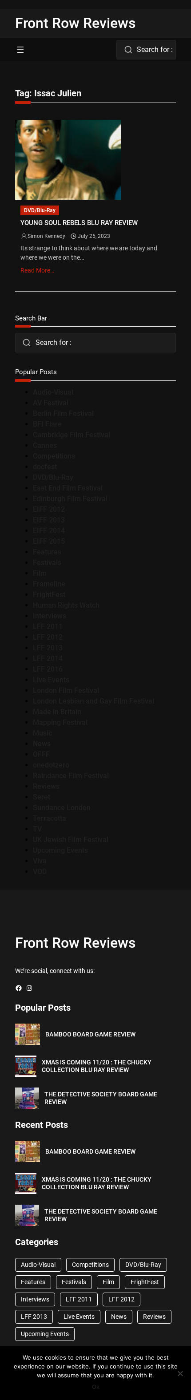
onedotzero (51, 765)
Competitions (54, 456)
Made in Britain (57, 712)
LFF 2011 (48, 626)
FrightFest (49, 594)
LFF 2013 (48, 648)
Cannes (45, 445)
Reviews (46, 786)
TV (37, 829)
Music (42, 733)
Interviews (49, 616)
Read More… (37, 270)
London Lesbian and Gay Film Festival (93, 701)
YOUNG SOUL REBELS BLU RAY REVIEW (79, 223)
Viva (40, 861)
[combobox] (145, 49)
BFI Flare (47, 424)
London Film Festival (66, 690)
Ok (95, 1386)
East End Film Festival (68, 488)
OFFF (41, 754)
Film (40, 573)
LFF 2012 (48, 637)
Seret (41, 797)
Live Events (51, 680)
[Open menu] (20, 49)
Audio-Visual (53, 392)
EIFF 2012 (49, 509)
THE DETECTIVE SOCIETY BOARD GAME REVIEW (100, 1098)
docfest (45, 467)
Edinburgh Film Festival (70, 498)
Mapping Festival (60, 722)
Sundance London (62, 807)
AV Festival (50, 403)
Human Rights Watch (66, 605)
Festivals (47, 562)
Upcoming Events (60, 850)
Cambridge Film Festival (71, 435)
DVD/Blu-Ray (40, 210)
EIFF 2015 (49, 541)
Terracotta (49, 818)
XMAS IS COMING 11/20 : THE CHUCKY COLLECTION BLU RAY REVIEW (96, 1066)
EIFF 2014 (49, 530)
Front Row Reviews (75, 23)
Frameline (49, 584)
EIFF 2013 (49, 520)
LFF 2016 (48, 669)
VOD (40, 871)
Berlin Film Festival (63, 413)
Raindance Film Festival (71, 775)
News (42, 744)
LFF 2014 (48, 658)
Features (47, 552)
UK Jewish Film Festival (70, 839)
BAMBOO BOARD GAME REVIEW (90, 1034)
